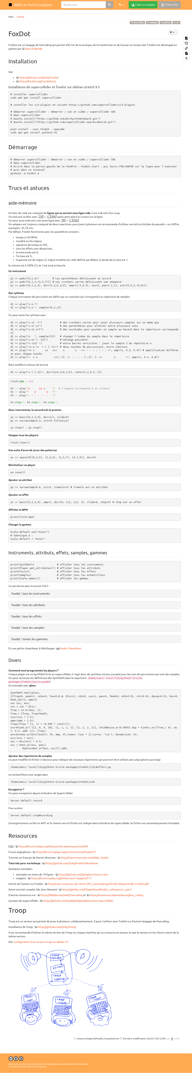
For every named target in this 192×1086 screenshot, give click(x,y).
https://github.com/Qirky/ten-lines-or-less (83, 874)
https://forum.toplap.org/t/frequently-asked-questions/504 (53, 846)
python (166, 22)
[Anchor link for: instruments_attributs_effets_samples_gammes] (109, 552)
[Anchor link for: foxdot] (33, 33)
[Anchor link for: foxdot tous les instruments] (51, 593)
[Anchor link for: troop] (29, 909)
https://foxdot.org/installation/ (37, 81)
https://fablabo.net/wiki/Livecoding (62, 895)
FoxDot (20, 17)
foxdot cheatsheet (71, 648)
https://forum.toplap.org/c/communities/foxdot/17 (66, 852)
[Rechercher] (109, 4)
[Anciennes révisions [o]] (186, 43)
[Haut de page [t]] (186, 58)
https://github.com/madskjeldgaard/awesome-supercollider (78, 900)
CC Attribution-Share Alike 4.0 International (27, 1067)
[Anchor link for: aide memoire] (39, 202)
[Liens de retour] (186, 48)
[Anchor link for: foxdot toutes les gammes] (49, 638)
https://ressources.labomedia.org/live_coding (116, 895)
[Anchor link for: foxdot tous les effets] (43, 616)
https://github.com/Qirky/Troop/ (57, 926)
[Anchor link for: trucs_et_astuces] (52, 187)
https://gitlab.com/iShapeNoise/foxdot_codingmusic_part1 (97, 889)
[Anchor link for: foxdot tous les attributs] (46, 604)
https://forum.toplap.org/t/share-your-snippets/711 (61, 878)
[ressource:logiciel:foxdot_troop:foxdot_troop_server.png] (64, 986)
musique (153, 22)
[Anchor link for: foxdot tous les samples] (45, 627)
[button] (121, 4)
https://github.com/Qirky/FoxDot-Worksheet (71, 863)
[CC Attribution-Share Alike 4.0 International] (16, 1058)
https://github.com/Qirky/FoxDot (39, 77)
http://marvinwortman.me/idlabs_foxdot (85, 857)
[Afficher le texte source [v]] (186, 38)
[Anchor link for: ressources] (40, 835)
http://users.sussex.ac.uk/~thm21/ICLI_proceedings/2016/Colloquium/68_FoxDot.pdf (98, 883)
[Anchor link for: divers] (23, 660)
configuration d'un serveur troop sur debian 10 (41, 941)
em (177, 22)
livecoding (138, 22)
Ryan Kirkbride (33, 48)
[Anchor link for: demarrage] (40, 146)
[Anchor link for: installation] (40, 61)
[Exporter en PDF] (186, 53)
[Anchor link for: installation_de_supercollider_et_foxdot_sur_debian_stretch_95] (101, 86)
